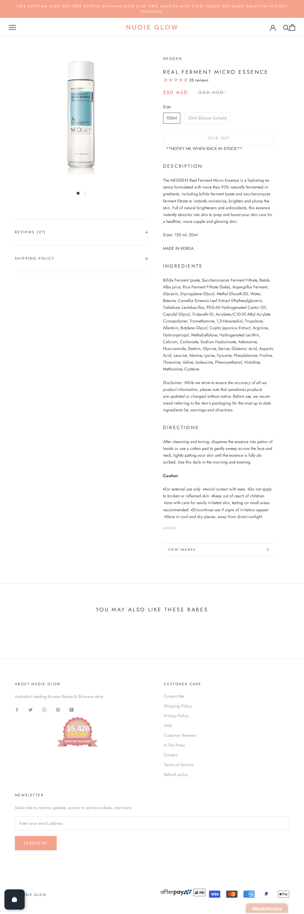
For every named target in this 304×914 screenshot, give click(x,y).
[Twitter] (189, 526)
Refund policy (176, 774)
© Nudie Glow (31, 894)
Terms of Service (178, 765)
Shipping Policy (34, 258)
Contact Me (174, 696)
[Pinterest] (197, 526)
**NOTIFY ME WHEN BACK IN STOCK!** (204, 148)
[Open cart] (292, 27)
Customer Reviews (180, 735)
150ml (171, 118)
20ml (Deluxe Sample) (207, 118)
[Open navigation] (12, 27)
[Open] (14, 899)
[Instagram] (44, 709)
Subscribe (35, 843)
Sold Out (219, 138)
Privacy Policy (176, 716)
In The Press (174, 745)
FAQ (168, 725)
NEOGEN (172, 58)
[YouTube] (71, 709)
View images (182, 549)
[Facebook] (181, 526)
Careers (171, 755)
